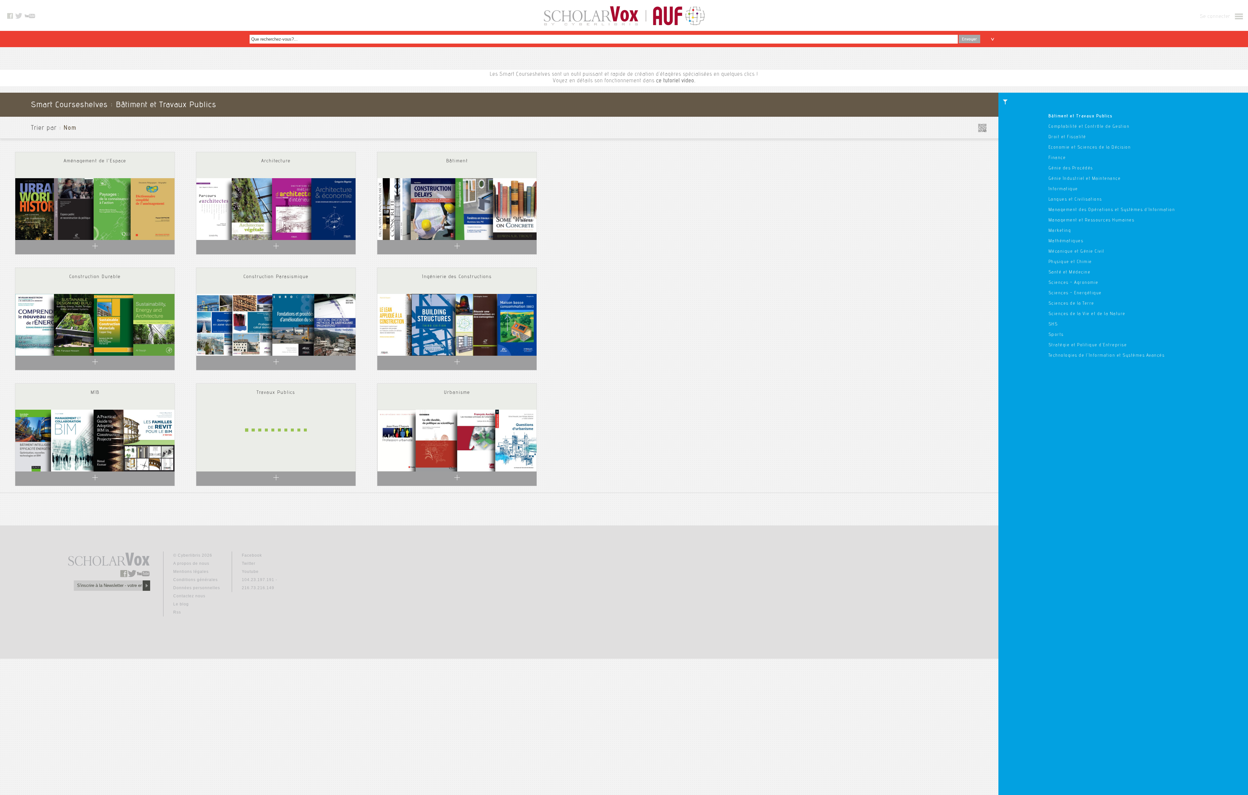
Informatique (1063, 189)
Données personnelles (196, 588)
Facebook (252, 555)
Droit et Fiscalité (1067, 137)
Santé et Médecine (1069, 272)
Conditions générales (195, 579)
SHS (1053, 324)
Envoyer (969, 39)
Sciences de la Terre (1071, 303)
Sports (1056, 335)
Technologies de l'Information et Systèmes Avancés (1106, 355)
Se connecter (1215, 17)
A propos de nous (191, 563)
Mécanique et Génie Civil (1076, 251)
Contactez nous (189, 596)
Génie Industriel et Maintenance (1084, 179)
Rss (177, 612)
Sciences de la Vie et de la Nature (1086, 314)
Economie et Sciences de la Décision (1089, 147)
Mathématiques (1066, 241)
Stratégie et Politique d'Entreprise (1087, 345)
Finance (1057, 158)
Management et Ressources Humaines (1091, 220)
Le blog (181, 604)
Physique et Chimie (1070, 262)
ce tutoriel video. (676, 81)
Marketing (1059, 231)
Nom (70, 128)
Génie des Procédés (1070, 168)
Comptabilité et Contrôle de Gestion (1089, 127)
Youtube (250, 571)
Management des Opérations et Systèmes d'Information (1111, 210)
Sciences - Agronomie (1073, 283)
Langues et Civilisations (1075, 199)
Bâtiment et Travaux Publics (1080, 116)
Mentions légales (191, 571)
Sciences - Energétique (1075, 293)
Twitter (248, 563)
